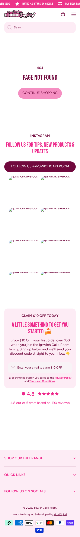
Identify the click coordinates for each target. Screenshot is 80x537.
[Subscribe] (67, 367)
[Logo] (20, 14)
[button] (63, 14)
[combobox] (40, 27)
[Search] (8, 27)
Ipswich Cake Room (44, 507)
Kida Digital (60, 514)
